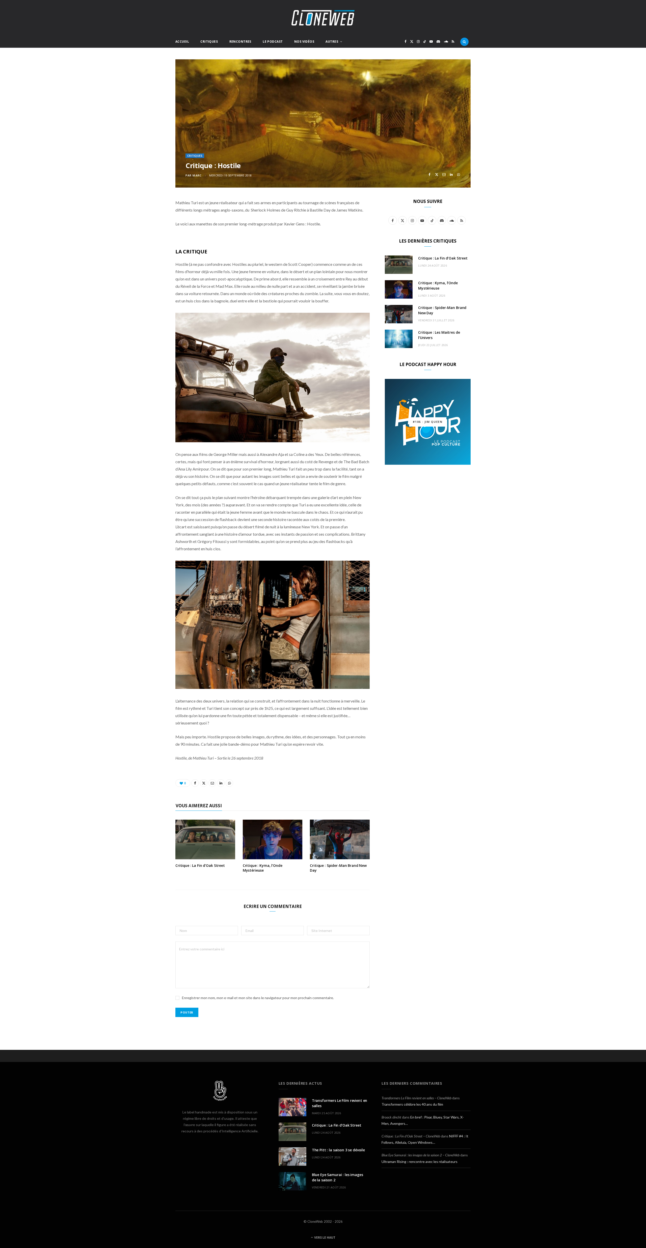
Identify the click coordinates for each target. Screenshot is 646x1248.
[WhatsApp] (458, 174)
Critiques (209, 41)
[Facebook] (429, 174)
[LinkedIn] (451, 174)
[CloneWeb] (323, 17)
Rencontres (240, 41)
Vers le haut (324, 1237)
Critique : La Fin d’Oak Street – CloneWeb (411, 1136)
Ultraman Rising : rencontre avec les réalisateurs (419, 1161)
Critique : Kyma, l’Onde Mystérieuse (262, 868)
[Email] (444, 174)
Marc (197, 175)
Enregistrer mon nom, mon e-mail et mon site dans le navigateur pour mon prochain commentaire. (258, 998)
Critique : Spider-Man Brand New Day (338, 868)
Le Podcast (273, 41)
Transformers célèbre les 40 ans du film (412, 1104)
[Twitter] (437, 174)
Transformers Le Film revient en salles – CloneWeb (416, 1098)
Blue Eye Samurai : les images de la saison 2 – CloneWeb (421, 1155)
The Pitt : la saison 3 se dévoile (338, 1150)
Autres (332, 41)
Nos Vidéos (304, 41)
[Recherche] (464, 42)
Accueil (182, 41)
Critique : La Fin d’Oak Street (200, 865)
